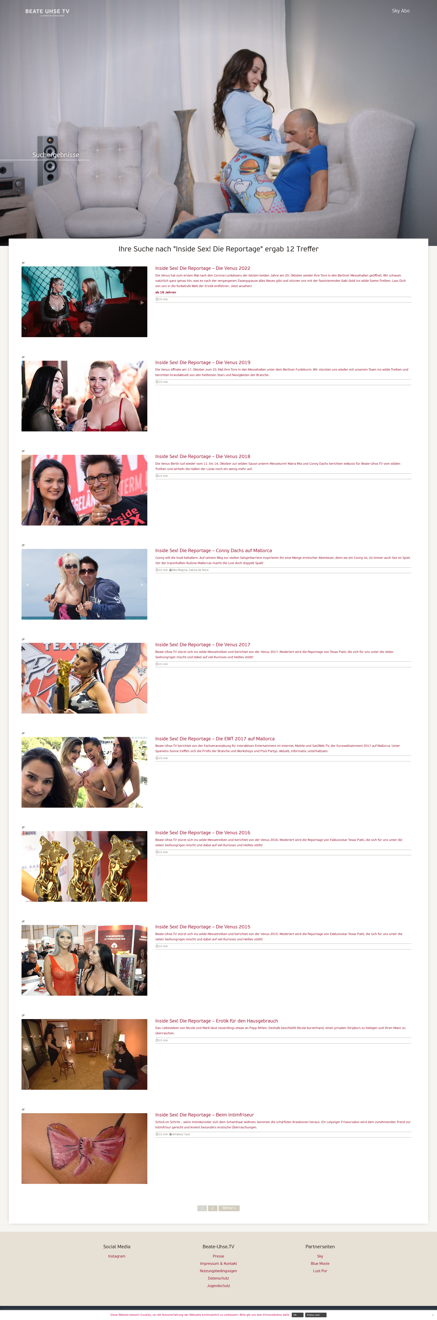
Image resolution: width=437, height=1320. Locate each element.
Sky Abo (401, 11)
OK (295, 1315)
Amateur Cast (181, 1134)
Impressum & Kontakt (218, 1264)
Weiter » (229, 1208)
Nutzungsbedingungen (218, 1271)
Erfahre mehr (313, 1315)
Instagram (116, 1256)
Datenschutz (218, 1278)
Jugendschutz (218, 1286)
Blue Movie (320, 1264)
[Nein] (432, 1315)
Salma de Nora (198, 570)
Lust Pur (320, 1271)
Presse (218, 1256)
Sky (320, 1256)
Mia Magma (179, 570)
